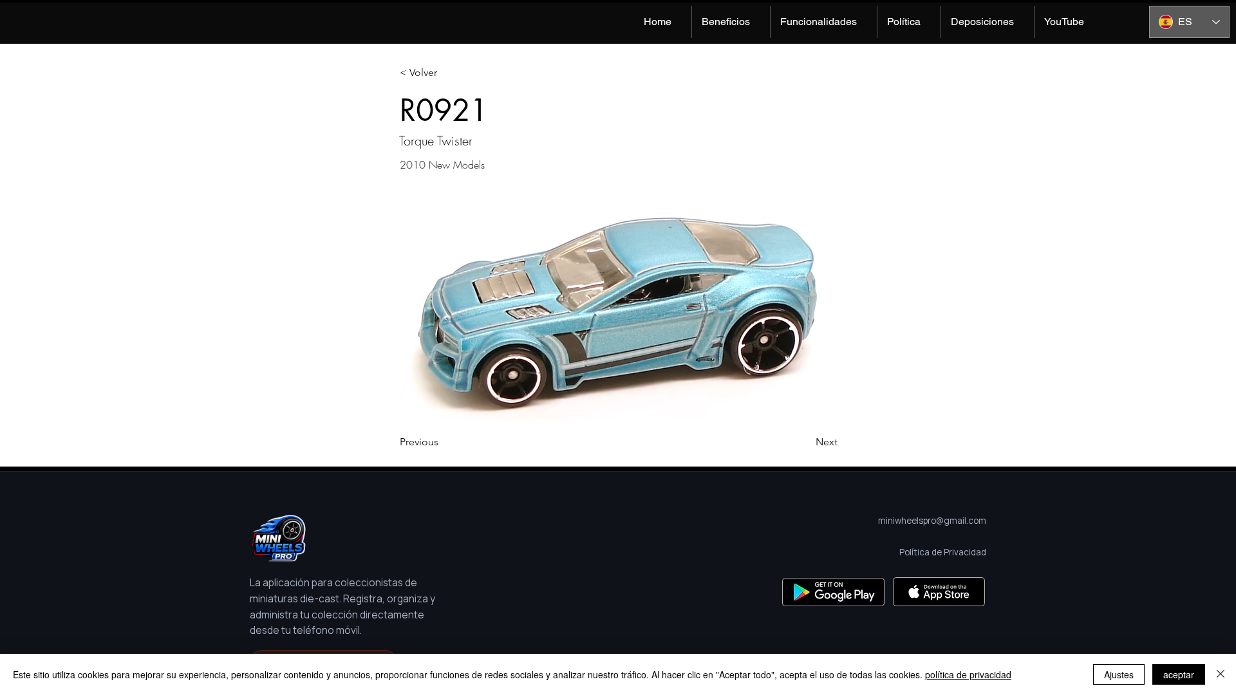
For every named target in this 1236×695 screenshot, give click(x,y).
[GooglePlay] (833, 591)
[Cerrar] (1220, 674)
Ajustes (1119, 674)
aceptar (1178, 674)
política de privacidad (968, 674)
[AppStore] (939, 591)
